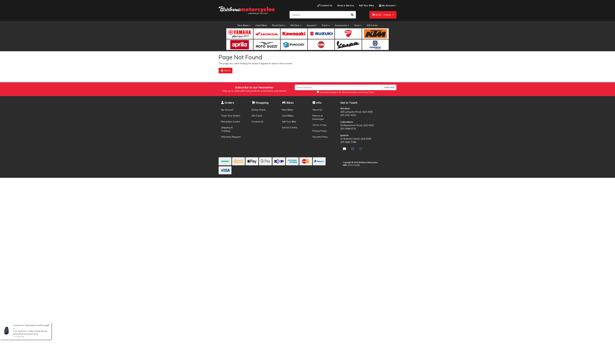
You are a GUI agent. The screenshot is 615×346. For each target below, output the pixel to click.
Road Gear (278, 25)
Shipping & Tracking (227, 129)
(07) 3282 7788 (348, 142)
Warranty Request (231, 136)
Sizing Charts (259, 109)
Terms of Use (319, 125)
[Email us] (344, 149)
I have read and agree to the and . (346, 92)
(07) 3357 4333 (348, 115)
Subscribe (389, 87)
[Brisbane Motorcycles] (247, 11)
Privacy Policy (319, 130)
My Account (227, 109)
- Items (383, 14)
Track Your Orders (230, 115)
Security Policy (320, 136)
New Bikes (243, 25)
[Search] (352, 14)
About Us (317, 109)
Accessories (341, 25)
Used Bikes (261, 25)
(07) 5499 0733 (348, 128)
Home (226, 70)
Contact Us (257, 121)
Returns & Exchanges (318, 117)
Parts (325, 25)
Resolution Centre (230, 121)
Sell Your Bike (289, 121)
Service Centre (289, 127)
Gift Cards (372, 25)
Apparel (311, 25)
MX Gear (295, 25)
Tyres (357, 25)
